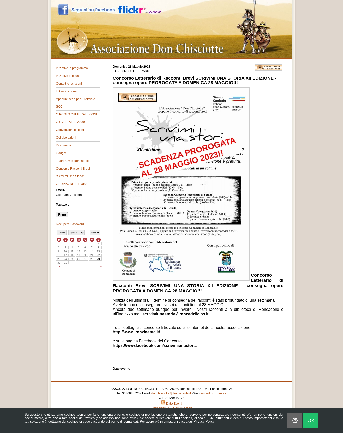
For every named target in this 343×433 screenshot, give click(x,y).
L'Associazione (66, 91)
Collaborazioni (66, 137)
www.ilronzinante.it (214, 393)
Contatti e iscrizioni (69, 83)
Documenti (63, 145)
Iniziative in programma (72, 68)
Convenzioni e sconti (70, 130)
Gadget (61, 153)
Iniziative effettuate (68, 76)
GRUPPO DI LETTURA (71, 184)
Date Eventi (173, 403)
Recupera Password (70, 224)
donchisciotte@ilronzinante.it (171, 393)
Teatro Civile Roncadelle (73, 161)
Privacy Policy (204, 421)
